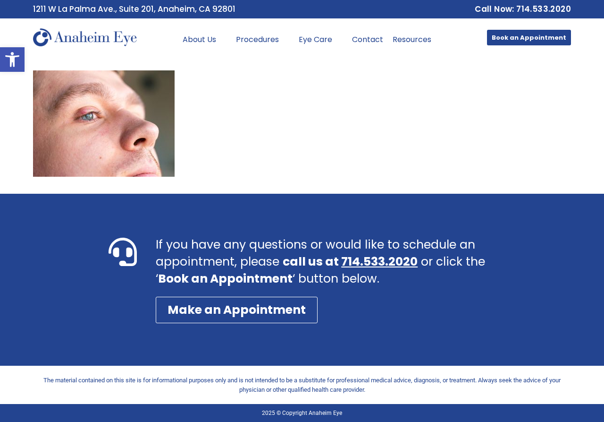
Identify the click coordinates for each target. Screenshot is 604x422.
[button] (12, 59)
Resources (412, 39)
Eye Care (315, 39)
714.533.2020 (379, 261)
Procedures (257, 39)
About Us (199, 39)
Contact (367, 39)
